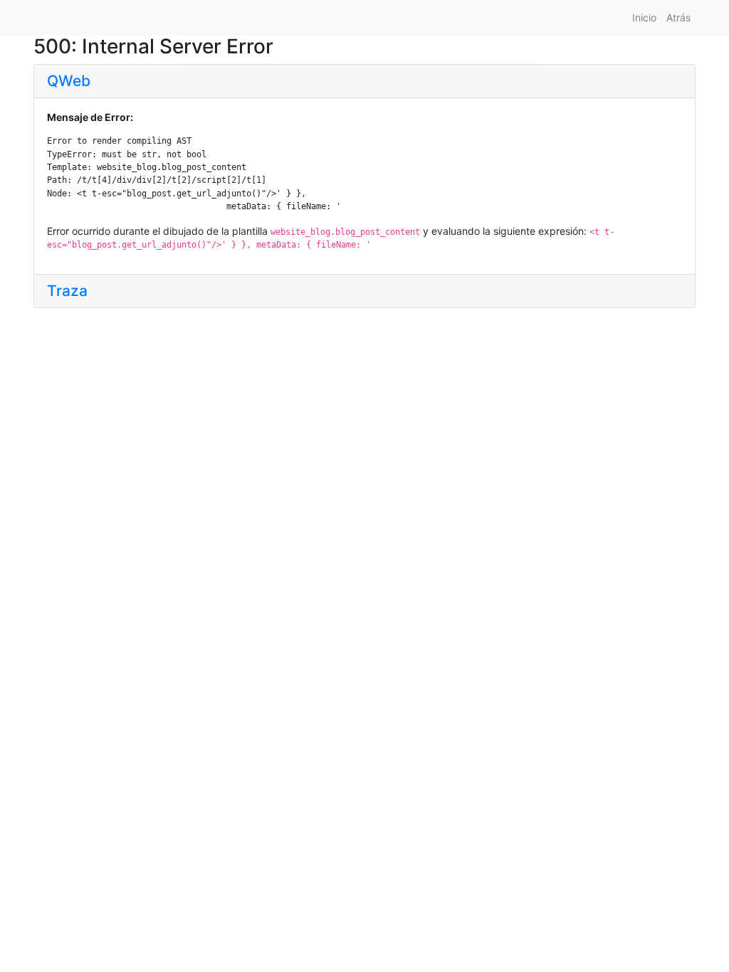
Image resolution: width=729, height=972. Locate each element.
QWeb (68, 81)
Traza (67, 291)
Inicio (644, 17)
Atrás (678, 17)
